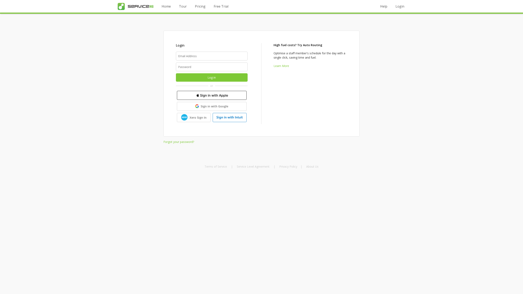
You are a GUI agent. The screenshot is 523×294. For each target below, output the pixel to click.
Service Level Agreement (253, 166)
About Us (312, 166)
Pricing (200, 6)
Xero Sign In (198, 117)
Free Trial (221, 6)
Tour (183, 6)
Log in (212, 77)
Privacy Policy (288, 166)
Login (400, 6)
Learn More (281, 66)
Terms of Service (216, 166)
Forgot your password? (178, 142)
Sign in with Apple (214, 95)
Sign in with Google (214, 106)
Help (383, 6)
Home (166, 6)
